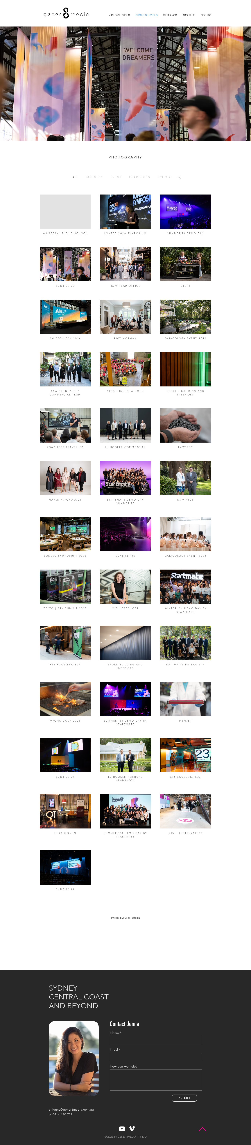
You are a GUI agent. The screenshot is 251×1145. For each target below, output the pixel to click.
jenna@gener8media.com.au (73, 1109)
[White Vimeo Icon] (132, 1128)
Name (114, 1032)
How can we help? (123, 1066)
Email (114, 1050)
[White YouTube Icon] (122, 1128)
